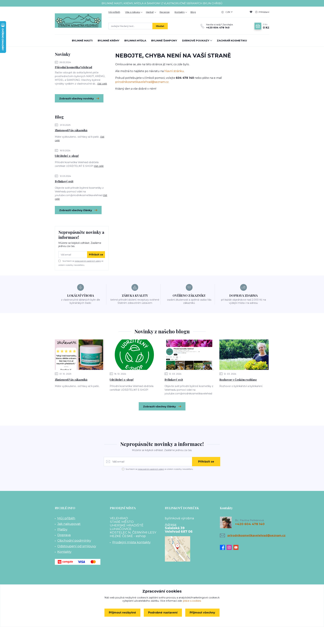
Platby (62, 529)
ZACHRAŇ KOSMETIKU (232, 40)
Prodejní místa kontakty (131, 542)
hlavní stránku (174, 71)
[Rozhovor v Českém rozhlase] (244, 354)
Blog (193, 12)
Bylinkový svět (64, 181)
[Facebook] (223, 547)
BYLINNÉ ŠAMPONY (164, 40)
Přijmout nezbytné (122, 612)
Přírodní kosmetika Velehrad (73, 67)
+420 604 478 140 (218, 27)
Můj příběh (114, 12)
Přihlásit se (96, 254)
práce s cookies (192, 600)
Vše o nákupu (132, 12)
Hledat (160, 26)
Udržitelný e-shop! (67, 156)
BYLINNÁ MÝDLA (135, 40)
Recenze (165, 12)
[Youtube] (236, 547)
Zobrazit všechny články (75, 210)
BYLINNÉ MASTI (82, 40)
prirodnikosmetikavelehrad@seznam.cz (142, 82)
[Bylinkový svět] (189, 354)
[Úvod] (78, 20)
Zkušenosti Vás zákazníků (71, 130)
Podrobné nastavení (163, 612)
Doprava (64, 535)
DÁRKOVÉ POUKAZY (195, 40)
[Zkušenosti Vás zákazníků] (79, 354)
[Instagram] (230, 547)
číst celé (102, 83)
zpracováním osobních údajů (88, 261)
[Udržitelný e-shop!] (134, 354)
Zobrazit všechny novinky (76, 98)
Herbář (150, 12)
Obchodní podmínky (74, 540)
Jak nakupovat (68, 524)
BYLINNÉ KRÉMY (108, 40)
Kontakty (180, 12)
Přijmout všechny (202, 612)
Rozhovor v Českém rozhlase (238, 379)
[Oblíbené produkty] (251, 12)
